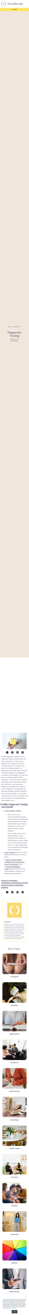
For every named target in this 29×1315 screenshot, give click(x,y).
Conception (16, 326)
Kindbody (15, 341)
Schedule (14, 9)
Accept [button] (14, 1311)
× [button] (25, 1297)
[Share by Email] (17, 752)
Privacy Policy (13, 1308)
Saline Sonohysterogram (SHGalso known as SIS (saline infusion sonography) (14, 862)
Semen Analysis (9, 852)
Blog (10, 326)
